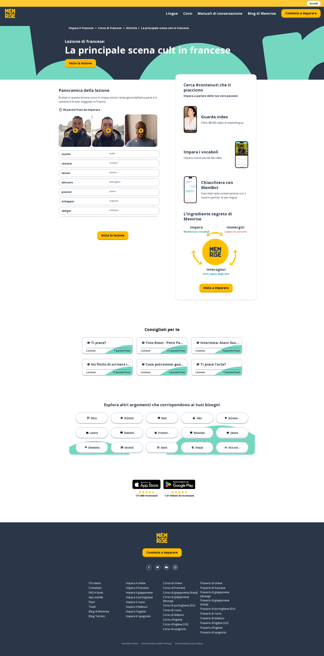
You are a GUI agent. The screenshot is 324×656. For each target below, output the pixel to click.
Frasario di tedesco (212, 618)
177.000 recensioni (147, 495)
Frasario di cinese (211, 583)
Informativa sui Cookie (189, 643)
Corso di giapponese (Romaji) (176, 599)
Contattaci (95, 588)
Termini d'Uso (129, 643)
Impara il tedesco (136, 607)
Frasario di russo (211, 613)
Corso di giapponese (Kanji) (180, 592)
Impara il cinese (136, 583)
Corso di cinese (172, 583)
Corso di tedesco (173, 615)
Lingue (172, 13)
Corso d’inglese (172, 619)
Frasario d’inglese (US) (214, 623)
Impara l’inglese (136, 611)
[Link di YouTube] (166, 567)
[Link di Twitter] (157, 567)
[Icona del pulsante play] (75, 130)
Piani (92, 602)
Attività (131, 28)
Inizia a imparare (216, 288)
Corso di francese (110, 28)
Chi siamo (95, 583)
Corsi (187, 13)
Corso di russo (172, 610)
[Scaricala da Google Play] (179, 484)
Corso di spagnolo (174, 629)
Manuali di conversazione (220, 13)
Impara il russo (135, 602)
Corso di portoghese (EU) (179, 605)
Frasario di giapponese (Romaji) (214, 594)
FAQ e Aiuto (96, 592)
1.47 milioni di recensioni (179, 495)
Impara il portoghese (139, 597)
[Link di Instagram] (175, 567)
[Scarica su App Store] (146, 484)
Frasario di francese (212, 588)
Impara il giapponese (139, 592)
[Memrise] (10, 13)
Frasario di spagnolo (213, 632)
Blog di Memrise (262, 13)
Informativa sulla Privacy (156, 643)
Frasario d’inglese (211, 628)
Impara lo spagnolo (138, 616)
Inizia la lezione (80, 63)
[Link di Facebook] (149, 567)
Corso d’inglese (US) (175, 624)
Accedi (314, 3)
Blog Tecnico (97, 616)
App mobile (96, 597)
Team (92, 607)
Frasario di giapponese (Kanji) (214, 602)
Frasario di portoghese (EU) (217, 609)
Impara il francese (81, 28)
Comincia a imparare (301, 13)
